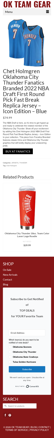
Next (48, 217)
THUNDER (23, 162)
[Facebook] (5, 415)
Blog (5, 284)
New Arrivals (10, 274)
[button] (27, 351)
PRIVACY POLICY (39, 430)
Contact (7, 279)
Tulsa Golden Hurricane (24, 361)
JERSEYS (14, 162)
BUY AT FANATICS (17, 151)
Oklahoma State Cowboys (25, 356)
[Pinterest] (10, 415)
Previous (5, 217)
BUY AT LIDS (27, 249)
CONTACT (44, 427)
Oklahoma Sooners (22, 346)
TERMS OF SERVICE (16, 430)
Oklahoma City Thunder (24, 351)
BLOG (34, 427)
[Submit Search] (5, 405)
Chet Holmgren (11, 165)
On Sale (7, 269)
